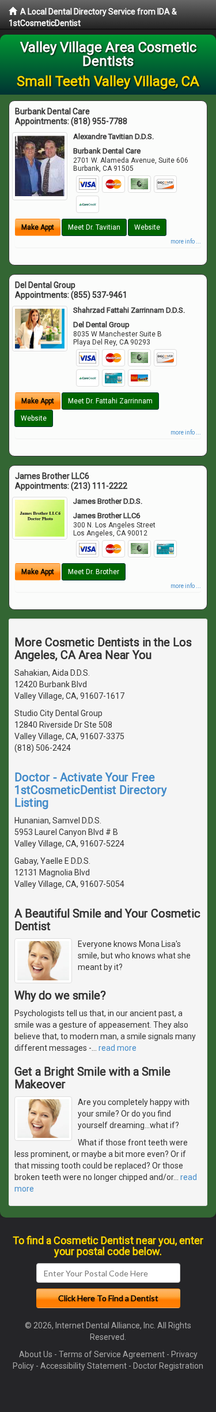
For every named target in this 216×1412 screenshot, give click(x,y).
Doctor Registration (168, 1365)
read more (117, 1048)
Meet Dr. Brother (93, 572)
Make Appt (37, 227)
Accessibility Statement (83, 1365)
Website (147, 227)
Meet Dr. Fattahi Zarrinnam (110, 401)
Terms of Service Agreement (112, 1354)
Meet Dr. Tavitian (94, 227)
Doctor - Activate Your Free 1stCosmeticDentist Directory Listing (90, 790)
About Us (35, 1354)
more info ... (185, 241)
